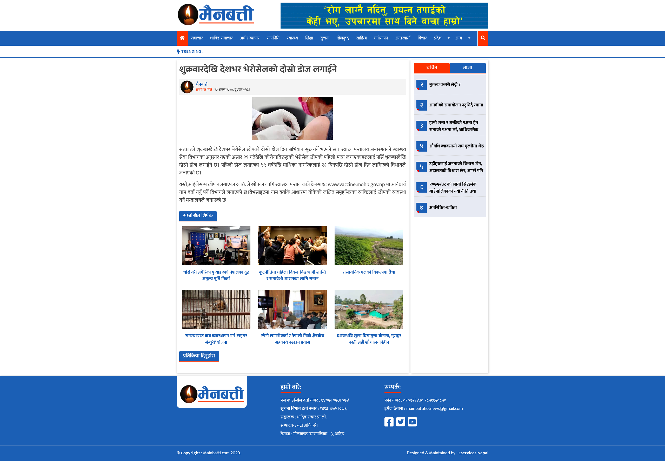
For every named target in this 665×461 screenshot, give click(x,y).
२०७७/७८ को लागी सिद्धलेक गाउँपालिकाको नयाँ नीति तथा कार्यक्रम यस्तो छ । (452, 191)
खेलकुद (343, 38)
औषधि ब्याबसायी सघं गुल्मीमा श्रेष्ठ (456, 146)
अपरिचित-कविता (443, 207)
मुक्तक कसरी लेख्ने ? (445, 84)
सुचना (324, 38)
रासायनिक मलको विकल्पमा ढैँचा (369, 272)
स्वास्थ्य (292, 38)
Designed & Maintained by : (447, 453)
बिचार (422, 38)
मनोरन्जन (381, 38)
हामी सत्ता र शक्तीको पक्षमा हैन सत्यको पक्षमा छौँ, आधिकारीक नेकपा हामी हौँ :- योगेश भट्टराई (453, 129)
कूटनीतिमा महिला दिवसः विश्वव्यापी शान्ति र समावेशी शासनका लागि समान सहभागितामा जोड (292, 279)
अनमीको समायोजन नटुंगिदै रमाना (456, 105)
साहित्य (361, 38)
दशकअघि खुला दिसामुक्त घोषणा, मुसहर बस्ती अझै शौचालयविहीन (369, 339)
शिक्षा (309, 38)
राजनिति (273, 38)
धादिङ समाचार (221, 38)
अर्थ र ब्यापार (250, 38)
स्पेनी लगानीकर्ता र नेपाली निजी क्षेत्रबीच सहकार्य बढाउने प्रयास (292, 339)
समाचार (197, 38)
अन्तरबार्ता (402, 38)
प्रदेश (438, 38)
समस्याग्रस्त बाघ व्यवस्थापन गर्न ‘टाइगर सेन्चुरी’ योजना (216, 339)
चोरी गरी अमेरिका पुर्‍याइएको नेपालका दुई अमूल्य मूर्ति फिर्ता (216, 276)
